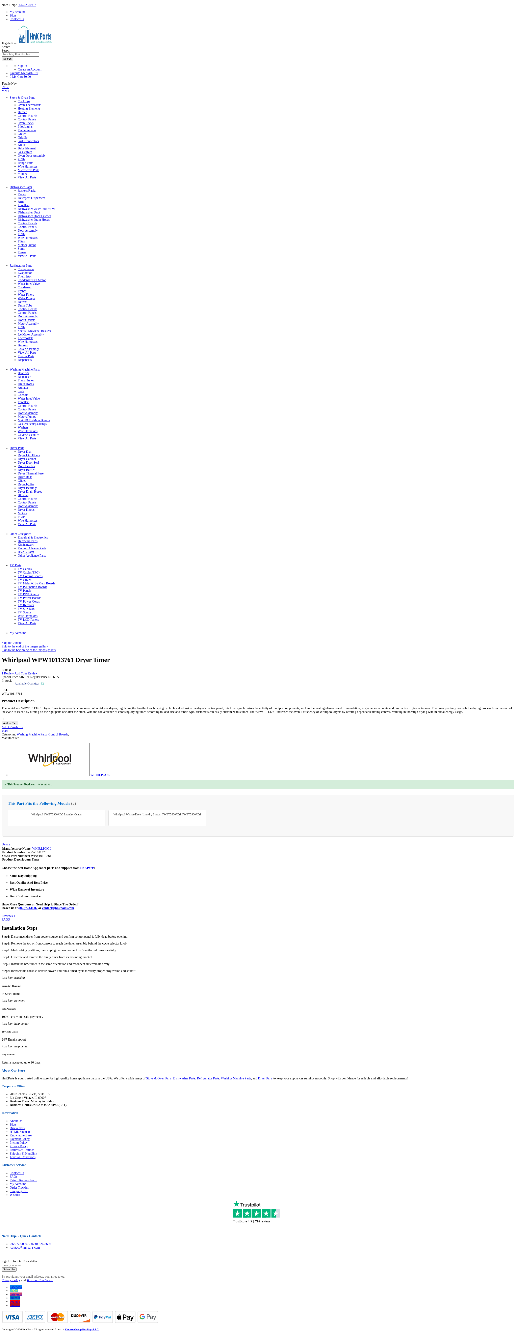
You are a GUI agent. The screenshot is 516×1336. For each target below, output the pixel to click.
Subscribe (9, 1269)
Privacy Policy (19, 1146)
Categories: (9, 734)
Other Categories (20, 533)
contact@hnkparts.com (58, 908)
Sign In (22, 65)
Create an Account (29, 69)
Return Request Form (23, 1180)
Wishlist (15, 1194)
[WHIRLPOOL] (49, 775)
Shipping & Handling (23, 1153)
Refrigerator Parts (21, 265)
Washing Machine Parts (25, 369)
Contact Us (17, 19)
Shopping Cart (19, 1191)
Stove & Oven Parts (22, 97)
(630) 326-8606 (41, 1244)
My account (17, 11)
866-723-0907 (27, 5)
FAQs (13, 1176)
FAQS (6, 919)
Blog (13, 15)
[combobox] (20, 54)
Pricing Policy (19, 1142)
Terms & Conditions (22, 1157)
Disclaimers (17, 1128)
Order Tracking (19, 1187)
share (5, 730)
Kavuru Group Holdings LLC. (82, 1329)
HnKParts (87, 868)
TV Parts (15, 565)
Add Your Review (26, 673)
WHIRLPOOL (100, 775)
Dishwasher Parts (21, 187)
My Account (18, 633)
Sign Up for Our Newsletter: (20, 1261)
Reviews (8, 916)
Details (6, 844)
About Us (16, 1121)
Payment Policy (20, 1139)
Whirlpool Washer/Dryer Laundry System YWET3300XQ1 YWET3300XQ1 (157, 814)
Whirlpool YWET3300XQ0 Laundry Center (56, 814)
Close (5, 87)
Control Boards (58, 734)
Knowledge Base (21, 1135)
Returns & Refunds (22, 1150)
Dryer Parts (17, 448)
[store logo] (35, 43)
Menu (5, 90)
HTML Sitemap (20, 1131)
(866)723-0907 (27, 908)
